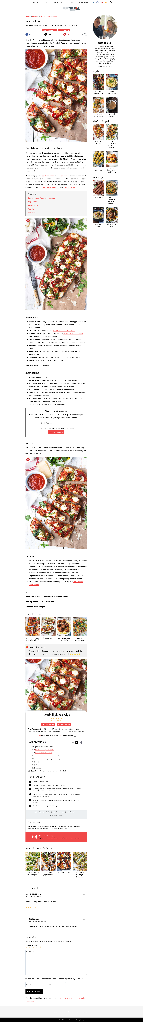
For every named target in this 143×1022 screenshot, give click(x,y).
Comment (31, 952)
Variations (32, 213)
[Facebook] (97, 2)
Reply (83, 894)
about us (58, 2)
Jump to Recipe (49, 30)
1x (77, 742)
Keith (29, 25)
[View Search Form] (111, 2)
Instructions (33, 205)
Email (50, 984)
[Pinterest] (102, 2)
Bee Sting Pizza (47, 176)
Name (29, 984)
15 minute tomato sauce (73, 334)
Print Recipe (64, 30)
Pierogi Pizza (63, 176)
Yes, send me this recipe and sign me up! (57, 428)
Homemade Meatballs (50, 188)
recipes (46, 2)
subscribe (83, 2)
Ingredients (32, 202)
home (35, 2)
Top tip (31, 209)
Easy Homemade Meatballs (64, 331)
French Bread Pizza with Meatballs (42, 198)
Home (27, 16)
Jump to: (33, 194)
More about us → (105, 66)
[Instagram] (93, 2)
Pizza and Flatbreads (49, 16)
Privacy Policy (80, 1020)
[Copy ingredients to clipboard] (45, 742)
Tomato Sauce (69, 188)
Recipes (35, 16)
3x (83, 742)
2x (80, 742)
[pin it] (28, 52)
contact (71, 2)
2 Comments (76, 25)
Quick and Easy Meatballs (44, 750)
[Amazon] (106, 2)
